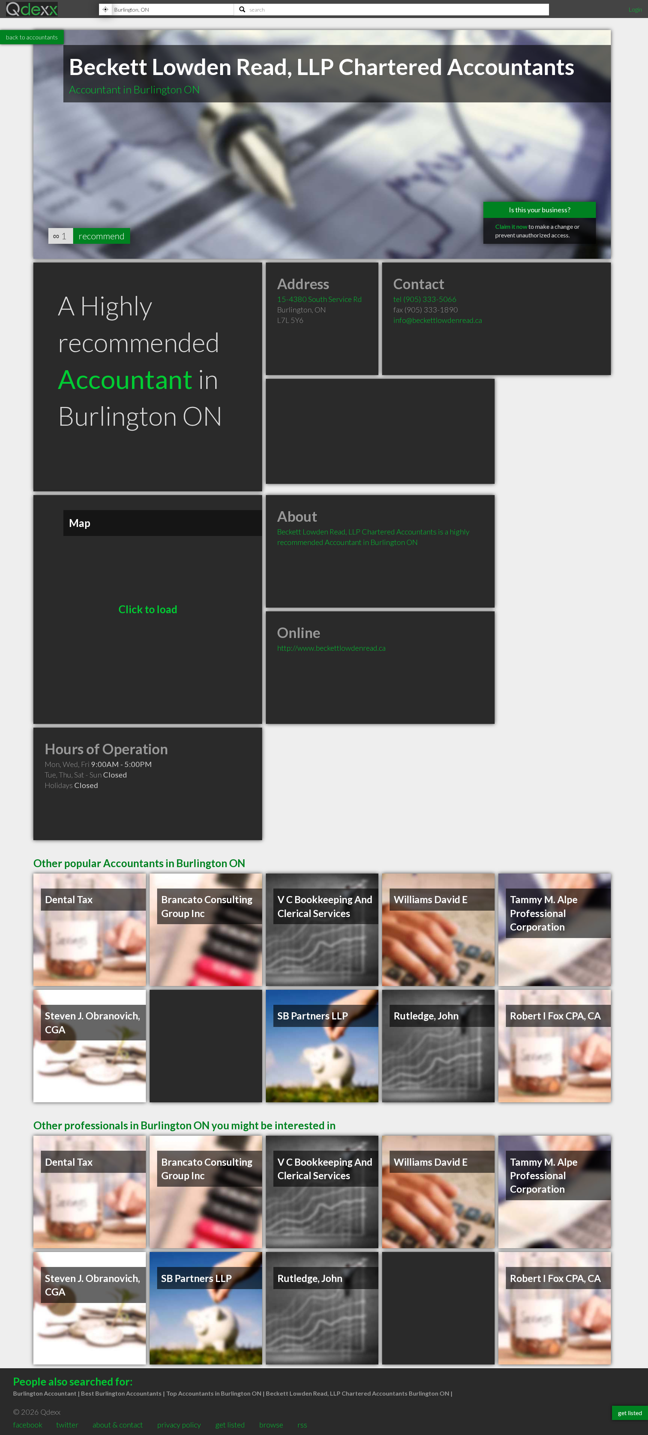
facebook (27, 1424)
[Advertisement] (380, 431)
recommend (101, 235)
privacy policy (179, 1424)
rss (302, 1424)
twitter (67, 1424)
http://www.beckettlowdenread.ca (331, 647)
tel (425, 298)
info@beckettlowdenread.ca (437, 319)
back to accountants (32, 37)
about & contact (118, 1424)
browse (271, 1424)
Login (635, 9)
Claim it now (511, 226)
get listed (230, 1424)
